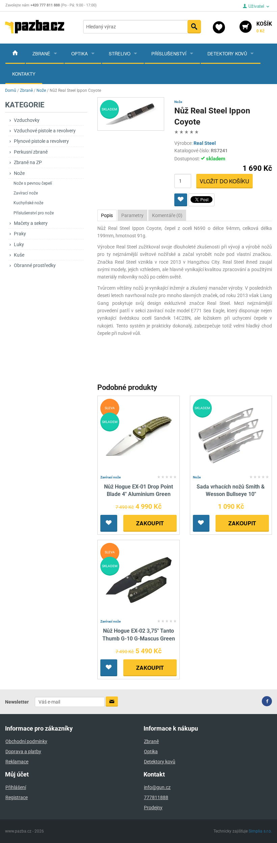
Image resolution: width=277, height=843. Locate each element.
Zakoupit (150, 523)
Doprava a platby (23, 751)
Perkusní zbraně (31, 152)
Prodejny (153, 807)
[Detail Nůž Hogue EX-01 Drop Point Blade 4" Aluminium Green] (139, 435)
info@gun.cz (157, 787)
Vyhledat (194, 26)
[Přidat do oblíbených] (180, 199)
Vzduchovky (27, 120)
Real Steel (205, 143)
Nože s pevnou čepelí (33, 183)
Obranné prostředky (35, 265)
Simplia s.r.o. (260, 831)
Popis (107, 215)
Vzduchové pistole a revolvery (45, 130)
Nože (19, 173)
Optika (79, 53)
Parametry (132, 215)
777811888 (156, 797)
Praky (20, 233)
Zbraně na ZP (28, 162)
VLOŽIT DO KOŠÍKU (224, 181)
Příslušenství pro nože (34, 213)
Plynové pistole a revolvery (41, 141)
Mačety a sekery (31, 223)
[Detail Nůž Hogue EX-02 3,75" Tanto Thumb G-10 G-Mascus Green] (139, 580)
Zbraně (41, 53)
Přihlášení (15, 787)
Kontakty (23, 74)
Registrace (16, 797)
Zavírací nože (26, 193)
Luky (19, 244)
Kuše (19, 255)
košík (264, 27)
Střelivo (119, 53)
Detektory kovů (227, 53)
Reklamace (16, 761)
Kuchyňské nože (28, 203)
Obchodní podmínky (26, 741)
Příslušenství (168, 53)
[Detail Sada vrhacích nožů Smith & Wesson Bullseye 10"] (231, 435)
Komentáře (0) (167, 215)
